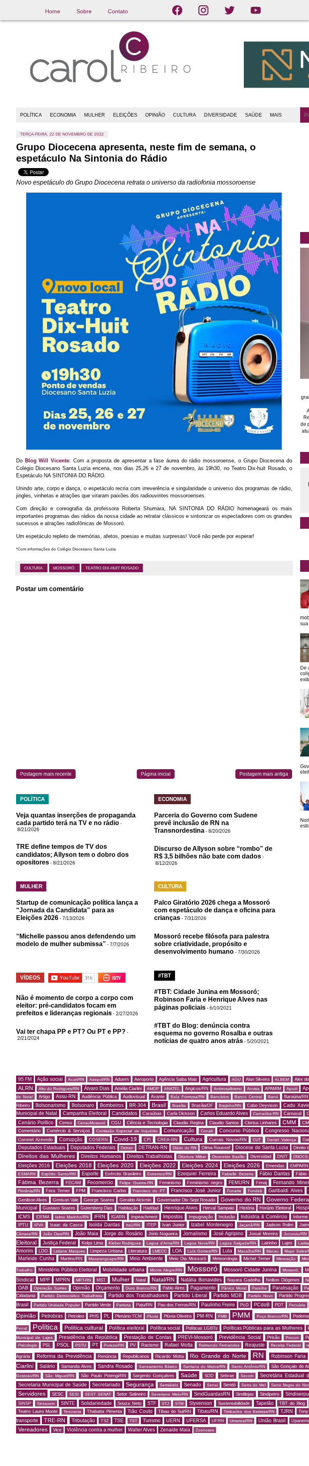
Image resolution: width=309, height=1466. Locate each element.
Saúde (189, 1375)
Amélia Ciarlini (128, 1088)
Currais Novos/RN (228, 1139)
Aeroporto (144, 1079)
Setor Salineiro (131, 1394)
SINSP (24, 1403)
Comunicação (179, 1130)
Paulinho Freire (218, 1305)
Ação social (49, 1079)
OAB (23, 1288)
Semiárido (169, 1385)
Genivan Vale (65, 1199)
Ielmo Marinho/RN (72, 1217)
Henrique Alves (181, 1208)
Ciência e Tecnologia (147, 1122)
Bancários (219, 1096)
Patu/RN (144, 1304)
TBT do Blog (292, 1403)
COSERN (98, 1139)
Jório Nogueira (162, 1233)
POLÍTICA (31, 115)
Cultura (33, 568)
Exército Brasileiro (123, 1173)
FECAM (73, 1182)
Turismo (152, 1420)
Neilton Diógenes (283, 1279)
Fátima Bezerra (38, 1182)
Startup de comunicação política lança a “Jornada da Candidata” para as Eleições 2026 (77, 910)
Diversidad (260, 1156)
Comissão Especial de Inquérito (127, 1131)
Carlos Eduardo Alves (224, 1113)
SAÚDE (253, 115)
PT (95, 1345)
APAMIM (273, 1088)
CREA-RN (167, 1139)
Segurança (140, 1384)
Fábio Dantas (275, 1173)
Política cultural (83, 1327)
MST (101, 1279)
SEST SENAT (98, 1394)
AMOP (153, 1088)
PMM (241, 1315)
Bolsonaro (83, 1105)
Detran (127, 1148)
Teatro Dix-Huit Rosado (112, 568)
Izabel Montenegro (212, 1225)
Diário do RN (184, 1148)
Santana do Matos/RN (204, 1366)
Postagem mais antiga (263, 774)
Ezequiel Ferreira (196, 1173)
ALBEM (282, 1079)
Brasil (159, 1105)
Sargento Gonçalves (153, 1375)
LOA (177, 1251)
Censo (65, 1122)
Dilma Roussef (216, 1147)
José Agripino (228, 1233)
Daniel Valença (281, 1139)
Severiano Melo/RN (169, 1394)
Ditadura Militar (192, 1156)
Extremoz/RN (159, 1174)
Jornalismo (195, 1233)
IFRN (99, 1217)
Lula (227, 1251)
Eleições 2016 (34, 1165)
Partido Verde (98, 1304)
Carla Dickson (181, 1113)
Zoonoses (205, 1430)
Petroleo (76, 1316)
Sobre (84, 11)
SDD (209, 1375)
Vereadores (32, 1429)
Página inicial (156, 774)
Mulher (121, 1279)
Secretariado (106, 1385)
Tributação (83, 1420)
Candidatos (124, 1113)
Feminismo (170, 1182)
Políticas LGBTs (202, 1328)
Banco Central (248, 1096)
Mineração (286, 1259)
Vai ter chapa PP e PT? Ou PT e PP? (71, 1031)
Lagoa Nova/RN (199, 1243)
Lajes (287, 1242)
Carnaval (292, 1113)
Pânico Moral (233, 1288)
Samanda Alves (76, 1366)
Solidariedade (96, 1403)
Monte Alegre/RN (166, 1270)
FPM (80, 1190)
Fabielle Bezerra (237, 1174)
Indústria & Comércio (264, 1217)
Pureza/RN (114, 1345)
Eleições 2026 (242, 1165)
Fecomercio (100, 1182)
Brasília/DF (202, 1105)
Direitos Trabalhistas (149, 1156)
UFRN (218, 1420)
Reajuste (255, 1345)
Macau (272, 1251)
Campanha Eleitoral (85, 1113)
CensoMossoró (91, 1123)
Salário (47, 1366)
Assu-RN (66, 1096)
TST (133, 1421)
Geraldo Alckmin (135, 1199)
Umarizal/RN (241, 1421)
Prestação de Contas (148, 1337)
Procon (292, 1337)
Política (45, 1327)
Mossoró (64, 568)
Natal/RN (163, 1279)
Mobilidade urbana (123, 1270)
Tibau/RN (207, 1411)
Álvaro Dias (96, 1088)
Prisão (273, 1337)
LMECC (159, 1251)
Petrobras (52, 1316)
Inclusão (226, 1216)
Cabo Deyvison (262, 1105)
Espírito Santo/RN (58, 1174)
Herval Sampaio (218, 1207)
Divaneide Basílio (228, 1156)
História (246, 1207)
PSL (47, 1345)
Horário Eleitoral (275, 1207)
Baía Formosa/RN (187, 1096)
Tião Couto (140, 1411)
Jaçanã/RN (249, 1225)
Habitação (128, 1207)
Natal (141, 1279)
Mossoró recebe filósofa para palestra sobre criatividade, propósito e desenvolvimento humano (211, 944)
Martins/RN (71, 1258)
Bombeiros (112, 1105)
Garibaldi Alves (285, 1190)
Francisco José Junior (196, 1190)
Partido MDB (227, 1295)
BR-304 (137, 1105)
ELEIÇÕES (125, 115)
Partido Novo (260, 1296)
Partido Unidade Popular (57, 1305)
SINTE (68, 1403)
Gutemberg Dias (96, 1207)
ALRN (25, 1088)
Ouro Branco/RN (141, 1288)
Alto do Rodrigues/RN (59, 1088)
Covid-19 (125, 1139)
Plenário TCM (128, 1316)
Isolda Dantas (104, 1225)
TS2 (105, 1420)
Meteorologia (224, 1258)
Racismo (150, 1345)
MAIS (276, 115)
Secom (247, 1376)
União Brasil (272, 1420)
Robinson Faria (288, 1356)
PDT (279, 1304)
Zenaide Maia (175, 1430)
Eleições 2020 (115, 1165)
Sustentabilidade (234, 1403)
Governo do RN (240, 1199)
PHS (94, 1316)
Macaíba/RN (249, 1251)
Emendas (275, 1165)
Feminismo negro (204, 1182)
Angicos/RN (196, 1088)
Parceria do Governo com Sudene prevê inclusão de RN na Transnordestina (206, 823)
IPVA (38, 1225)
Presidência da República (88, 1337)
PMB (222, 1316)
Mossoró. (290, 1270)
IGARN (118, 1216)
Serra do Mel (253, 1385)
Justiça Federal (59, 1243)
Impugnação (201, 1216)
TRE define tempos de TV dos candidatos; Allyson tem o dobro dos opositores (72, 854)
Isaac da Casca (66, 1224)
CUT (257, 1139)
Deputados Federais (92, 1147)
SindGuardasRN (212, 1394)
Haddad (151, 1207)
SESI (74, 1394)
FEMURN (239, 1182)
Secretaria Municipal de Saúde (52, 1385)
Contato (118, 11)
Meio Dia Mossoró (187, 1258)
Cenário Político (36, 1122)
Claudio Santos (224, 1122)
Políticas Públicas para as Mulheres (263, 1328)
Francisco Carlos (109, 1190)
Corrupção (70, 1139)
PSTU (80, 1345)
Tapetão (265, 1403)
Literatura (137, 1250)
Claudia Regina (188, 1122)
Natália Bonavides (201, 1280)
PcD (244, 1304)
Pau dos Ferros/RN (177, 1304)
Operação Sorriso (50, 1288)
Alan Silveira (258, 1079)
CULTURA (184, 115)
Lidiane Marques (69, 1251)
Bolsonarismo (50, 1105)
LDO (43, 1250)
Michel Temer (256, 1258)
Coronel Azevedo (35, 1139)
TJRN (286, 1411)
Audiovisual (134, 1096)
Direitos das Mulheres (46, 1156)
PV (133, 1345)
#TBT (164, 976)
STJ (165, 1403)
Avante (158, 1096)
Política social (165, 1328)
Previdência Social (240, 1337)
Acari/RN (76, 1079)
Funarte (234, 1191)
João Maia (86, 1233)
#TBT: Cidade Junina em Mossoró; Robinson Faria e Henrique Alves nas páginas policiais (211, 999)
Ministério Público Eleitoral (67, 1270)
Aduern (122, 1079)
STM (179, 1403)
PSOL (63, 1345)
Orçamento (108, 1288)
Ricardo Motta (169, 1356)
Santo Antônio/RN (248, 1366)
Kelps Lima (92, 1242)
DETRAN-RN (152, 1147)
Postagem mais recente (46, 774)
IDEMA (42, 1216)
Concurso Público (239, 1130)
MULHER (94, 115)
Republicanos (136, 1356)
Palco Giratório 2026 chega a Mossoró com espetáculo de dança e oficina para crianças (214, 910)
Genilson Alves (32, 1199)
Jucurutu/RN (295, 1234)
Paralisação (285, 1288)
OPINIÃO (155, 115)
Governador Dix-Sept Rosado (186, 1199)
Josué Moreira (263, 1233)
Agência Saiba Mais (178, 1079)
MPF (45, 1280)
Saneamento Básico (158, 1366)
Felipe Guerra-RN (136, 1183)
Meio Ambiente (146, 1258)
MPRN (63, 1280)
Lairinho (269, 1242)
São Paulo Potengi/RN (103, 1375)
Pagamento (203, 1288)
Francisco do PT (149, 1191)
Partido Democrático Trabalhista (71, 1296)
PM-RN (205, 1316)
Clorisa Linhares (261, 1122)
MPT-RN (83, 1280)
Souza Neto (129, 1403)
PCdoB (262, 1305)
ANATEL (172, 1088)
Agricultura (214, 1079)
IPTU (23, 1224)
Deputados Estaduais (41, 1147)
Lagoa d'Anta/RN (162, 1243)
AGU (236, 1079)
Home (52, 11)
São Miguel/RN (59, 1376)
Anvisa (253, 1088)
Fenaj (261, 1182)
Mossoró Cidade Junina (250, 1270)
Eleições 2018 (74, 1165)
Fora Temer (58, 1190)
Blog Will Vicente (47, 461)
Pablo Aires (174, 1287)
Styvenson (200, 1403)
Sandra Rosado (115, 1366)
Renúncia (107, 1356)
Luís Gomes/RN (202, 1251)
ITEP (151, 1224)
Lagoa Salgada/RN (238, 1243)
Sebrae (227, 1375)
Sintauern (46, 1403)
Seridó (229, 1384)
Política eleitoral (126, 1328)
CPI (147, 1139)
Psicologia (27, 1345)
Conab (207, 1131)
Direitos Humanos (101, 1156)
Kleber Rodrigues (125, 1243)
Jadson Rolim (279, 1224)
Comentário (29, 1130)
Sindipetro (269, 1394)
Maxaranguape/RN (106, 1259)
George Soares (99, 1199)
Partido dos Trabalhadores (138, 1295)
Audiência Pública (99, 1096)
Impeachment (144, 1216)
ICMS (24, 1217)
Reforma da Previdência (64, 1356)
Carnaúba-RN (265, 1113)
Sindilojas (245, 1394)
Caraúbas (152, 1113)
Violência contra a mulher (95, 1430)
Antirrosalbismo (228, 1088)
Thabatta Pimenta (104, 1411)
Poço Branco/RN (272, 1316)
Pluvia (152, 1316)
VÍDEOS (30, 978)
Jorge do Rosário (123, 1233)
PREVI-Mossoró (195, 1337)
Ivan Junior (173, 1224)
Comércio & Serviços (68, 1130)
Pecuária (297, 1305)
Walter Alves (141, 1430)
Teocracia (72, 1411)
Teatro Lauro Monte (38, 1411)
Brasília (179, 1105)
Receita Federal (286, 1345)
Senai (212, 1385)
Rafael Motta (179, 1345)
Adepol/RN (99, 1079)
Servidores (31, 1393)
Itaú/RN (133, 1225)
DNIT (282, 1156)
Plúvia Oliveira (178, 1316)
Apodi (291, 1088)
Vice (57, 1429)
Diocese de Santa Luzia (261, 1147)
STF (151, 1403)
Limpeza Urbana (106, 1250)
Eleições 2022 (158, 1165)
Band (273, 1096)
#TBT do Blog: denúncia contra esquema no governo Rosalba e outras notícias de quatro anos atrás (213, 1033)
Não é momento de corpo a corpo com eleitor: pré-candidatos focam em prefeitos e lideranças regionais (74, 1005)
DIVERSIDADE (220, 115)
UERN (173, 1420)
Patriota (123, 1305)
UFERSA (196, 1420)
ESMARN (26, 1174)
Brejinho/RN (230, 1105)
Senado (192, 1385)
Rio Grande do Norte (218, 1356)
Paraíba (259, 1288)
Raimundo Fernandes (219, 1345)
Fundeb (255, 1191)
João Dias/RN (56, 1234)
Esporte (90, 1173)
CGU (116, 1122)
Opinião (81, 1288)
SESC (58, 1394)
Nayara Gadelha (243, 1279)
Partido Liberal (190, 1295)
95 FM (25, 1079)
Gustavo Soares (59, 1207)
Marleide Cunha (36, 1258)
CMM (289, 1122)
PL (107, 1316)
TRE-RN (54, 1420)
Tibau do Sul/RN (174, 1411)
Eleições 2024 (200, 1165)
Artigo (44, 1096)
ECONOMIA (63, 115)
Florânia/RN (29, 1191)
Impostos (173, 1217)
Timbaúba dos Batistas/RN (249, 1411)
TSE (119, 1420)
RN (258, 1355)
